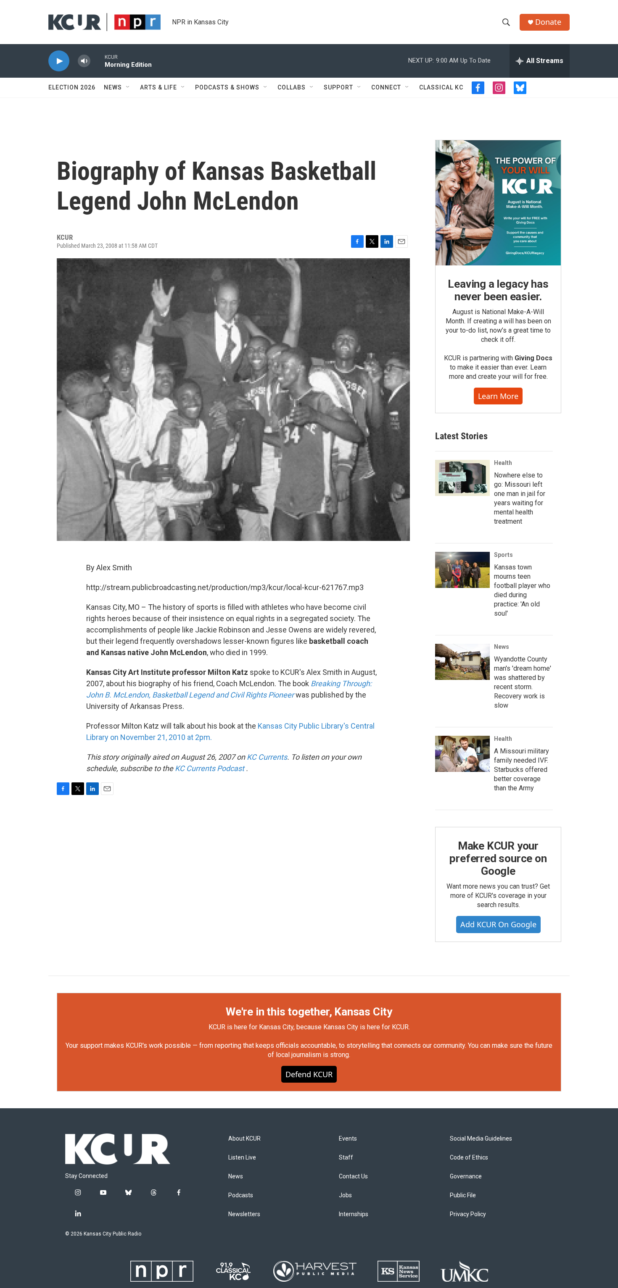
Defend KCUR (309, 1074)
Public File (463, 1195)
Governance (466, 1176)
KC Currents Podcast (210, 768)
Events (348, 1139)
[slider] (97, 60)
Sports (503, 554)
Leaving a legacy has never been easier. (498, 290)
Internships (353, 1214)
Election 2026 (71, 87)
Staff (346, 1157)
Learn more (498, 396)
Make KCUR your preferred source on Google (498, 858)
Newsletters (244, 1214)
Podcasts (240, 1195)
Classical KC (441, 87)
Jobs (345, 1195)
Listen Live (242, 1157)
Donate (548, 22)
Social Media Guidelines (481, 1139)
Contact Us (353, 1176)
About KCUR (244, 1139)
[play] (59, 61)
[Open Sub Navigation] (128, 87)
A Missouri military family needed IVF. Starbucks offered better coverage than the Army (521, 769)
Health (503, 462)
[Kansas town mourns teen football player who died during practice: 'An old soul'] (462, 570)
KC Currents (267, 757)
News (113, 87)
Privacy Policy (468, 1214)
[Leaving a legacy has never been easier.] (498, 202)
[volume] (84, 61)
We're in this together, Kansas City (309, 1011)
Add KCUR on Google (498, 924)
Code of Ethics (469, 1157)
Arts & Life (158, 87)
